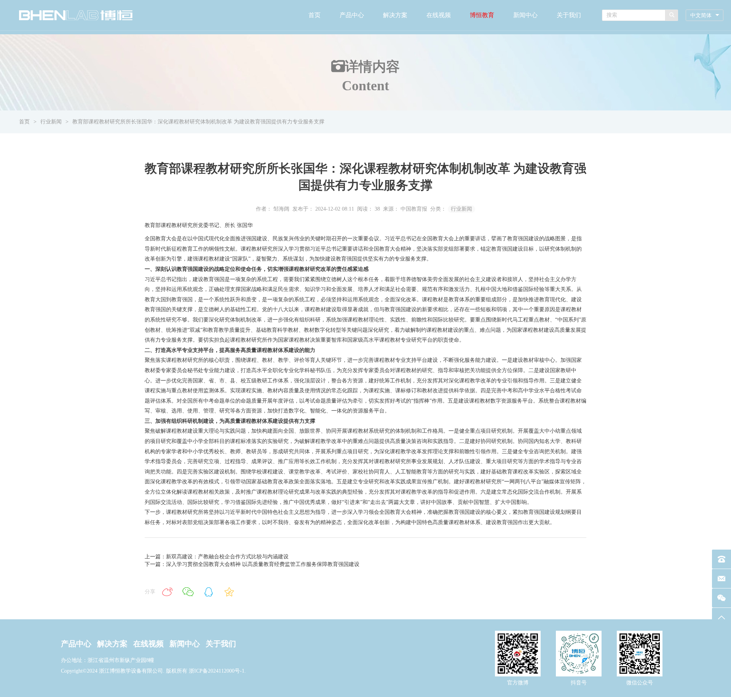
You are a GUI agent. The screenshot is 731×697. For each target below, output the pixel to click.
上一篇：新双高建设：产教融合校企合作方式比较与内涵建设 (217, 557)
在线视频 (438, 15)
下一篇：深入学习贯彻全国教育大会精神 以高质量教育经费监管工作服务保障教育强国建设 (252, 564)
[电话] (721, 559)
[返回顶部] (721, 617)
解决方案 (395, 15)
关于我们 (569, 15)
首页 (314, 15)
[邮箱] (721, 578)
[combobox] (704, 15)
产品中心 (352, 15)
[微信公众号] (721, 598)
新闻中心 (525, 15)
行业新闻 (51, 122)
